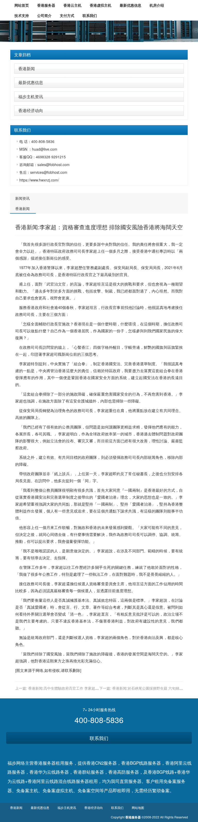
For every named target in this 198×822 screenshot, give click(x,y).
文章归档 (22, 55)
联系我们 (99, 738)
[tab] (99, 55)
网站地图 (138, 807)
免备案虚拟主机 (58, 790)
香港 (46, 251)
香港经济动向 (30, 110)
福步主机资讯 (30, 96)
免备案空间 (89, 790)
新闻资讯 (22, 198)
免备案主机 (27, 790)
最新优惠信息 (30, 82)
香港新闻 (26, 68)
